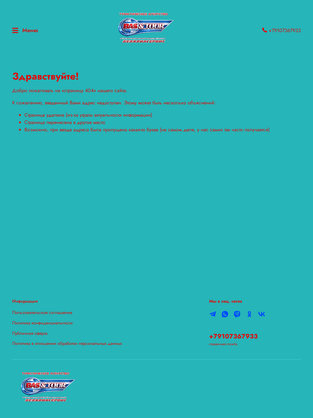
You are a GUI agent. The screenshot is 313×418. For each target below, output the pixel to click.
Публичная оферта (29, 333)
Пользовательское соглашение (42, 312)
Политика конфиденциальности (42, 323)
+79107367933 (284, 30)
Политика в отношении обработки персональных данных (67, 343)
